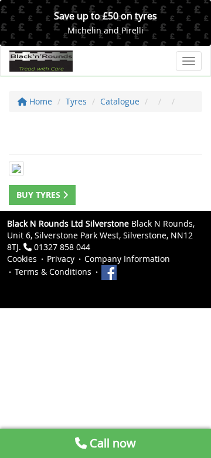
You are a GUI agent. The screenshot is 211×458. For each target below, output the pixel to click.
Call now (111, 443)
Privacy (60, 258)
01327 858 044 (62, 246)
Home (39, 101)
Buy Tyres (39, 194)
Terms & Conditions (53, 271)
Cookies (22, 258)
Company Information (127, 258)
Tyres (76, 101)
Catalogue (119, 101)
